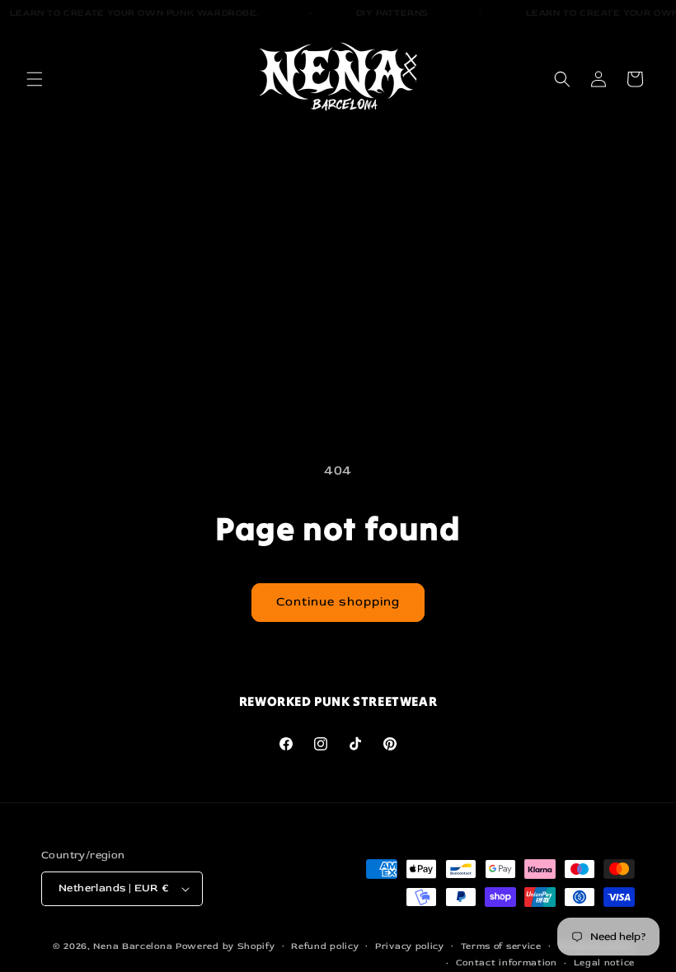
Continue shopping (338, 602)
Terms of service (501, 946)
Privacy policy (409, 946)
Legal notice (604, 962)
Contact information (506, 962)
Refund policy (325, 946)
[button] (34, 79)
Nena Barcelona (134, 946)
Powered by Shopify (225, 946)
